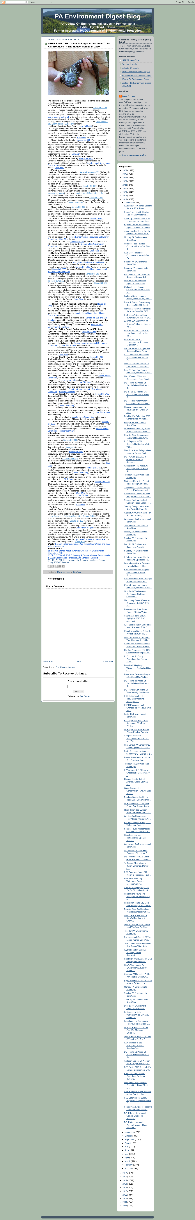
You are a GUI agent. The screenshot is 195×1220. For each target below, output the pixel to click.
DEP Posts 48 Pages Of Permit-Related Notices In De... (136, 683)
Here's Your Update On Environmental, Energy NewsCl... (135, 968)
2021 (124, 189)
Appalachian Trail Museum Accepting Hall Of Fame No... (136, 468)
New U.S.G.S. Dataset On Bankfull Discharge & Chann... (135, 918)
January (128, 1169)
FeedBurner (85, 696)
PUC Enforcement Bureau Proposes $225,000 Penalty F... (137, 1100)
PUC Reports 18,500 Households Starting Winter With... (137, 444)
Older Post (108, 661)
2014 (124, 1184)
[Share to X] (56, 566)
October (128, 1136)
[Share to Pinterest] (63, 566)
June (127, 1150)
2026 (124, 170)
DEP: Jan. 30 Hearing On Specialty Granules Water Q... (136, 394)
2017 (124, 1173)
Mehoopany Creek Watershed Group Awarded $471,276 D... (137, 603)
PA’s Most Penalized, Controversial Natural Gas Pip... (136, 255)
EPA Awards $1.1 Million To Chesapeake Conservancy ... (137, 773)
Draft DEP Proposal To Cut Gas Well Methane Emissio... (136, 1030)
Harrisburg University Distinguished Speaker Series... (135, 838)
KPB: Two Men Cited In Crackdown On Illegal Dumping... (134, 1076)
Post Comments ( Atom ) (66, 667)
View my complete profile (134, 155)
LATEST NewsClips (130, 60)
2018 (124, 199)
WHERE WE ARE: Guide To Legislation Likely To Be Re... (136, 333)
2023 (124, 181)
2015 (124, 1180)
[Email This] (49, 566)
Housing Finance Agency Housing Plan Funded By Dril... (136, 410)
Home (78, 661)
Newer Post (48, 661)
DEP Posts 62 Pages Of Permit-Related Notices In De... (136, 1054)
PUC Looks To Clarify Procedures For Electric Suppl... (135, 659)
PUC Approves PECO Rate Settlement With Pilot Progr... (136, 723)
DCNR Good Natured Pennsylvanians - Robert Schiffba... (136, 1125)
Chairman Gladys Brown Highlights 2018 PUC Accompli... (134, 618)
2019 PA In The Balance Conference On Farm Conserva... (134, 594)
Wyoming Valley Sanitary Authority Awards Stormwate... (135, 952)
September (130, 1140)
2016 (124, 1177)
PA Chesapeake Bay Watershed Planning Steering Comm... (134, 881)
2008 (124, 1206)
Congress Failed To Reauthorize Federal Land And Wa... (136, 738)
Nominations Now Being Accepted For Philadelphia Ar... (137, 896)
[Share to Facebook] (59, 566)
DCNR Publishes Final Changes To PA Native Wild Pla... (137, 708)
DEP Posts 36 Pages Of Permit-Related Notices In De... (136, 385)
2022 (124, 185)
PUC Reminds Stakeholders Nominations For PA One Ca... (136, 357)
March (128, 1161)
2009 (124, 1202)
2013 (124, 1188)
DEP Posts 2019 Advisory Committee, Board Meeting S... (137, 1085)
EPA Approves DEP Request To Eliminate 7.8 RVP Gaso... (136, 572)
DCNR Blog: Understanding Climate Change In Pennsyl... (136, 1116)
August (128, 1143)
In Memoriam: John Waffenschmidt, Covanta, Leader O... (136, 1015)
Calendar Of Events (130, 68)
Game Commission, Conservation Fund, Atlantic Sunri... (137, 791)
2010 (124, 1199)
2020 (124, 192)
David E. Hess (128, 96)
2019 (124, 196)
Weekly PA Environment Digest (135, 79)
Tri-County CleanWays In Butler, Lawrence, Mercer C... (136, 866)
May (127, 1154)
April (127, 1158)
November (129, 1132)
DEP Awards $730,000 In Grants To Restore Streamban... (135, 459)
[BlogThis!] (52, 566)
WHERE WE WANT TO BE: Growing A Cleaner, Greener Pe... (137, 324)
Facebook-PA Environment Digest (136, 75)
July (127, 1147)
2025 (124, 174)
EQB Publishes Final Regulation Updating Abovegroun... (134, 699)
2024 (124, 178)
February (129, 1165)
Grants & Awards (129, 64)
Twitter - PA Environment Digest (136, 72)
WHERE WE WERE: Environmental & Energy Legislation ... (136, 342)
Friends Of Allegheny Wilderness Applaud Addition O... (137, 668)
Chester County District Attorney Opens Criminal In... (136, 782)
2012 (124, 1191)
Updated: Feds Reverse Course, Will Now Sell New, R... (137, 246)
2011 (124, 1195)
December (129, 203)
